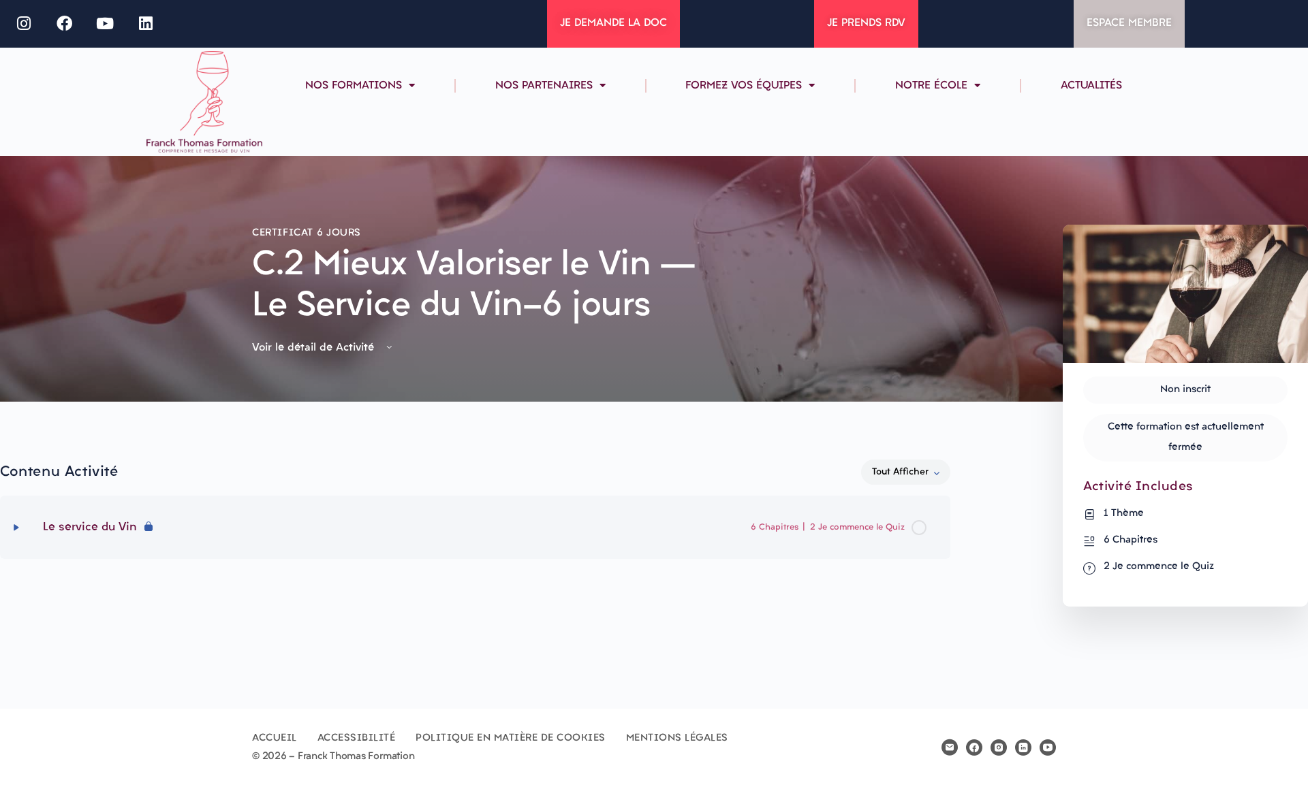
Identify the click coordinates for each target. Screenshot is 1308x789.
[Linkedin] (145, 23)
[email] (949, 747)
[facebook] (974, 747)
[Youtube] (105, 23)
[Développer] (16, 527)
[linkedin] (1023, 747)
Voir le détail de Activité (314, 347)
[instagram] (999, 747)
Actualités (1091, 85)
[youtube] (1048, 747)
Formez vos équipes (743, 85)
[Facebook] (64, 23)
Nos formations (353, 85)
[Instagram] (23, 23)
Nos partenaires (544, 85)
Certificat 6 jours (306, 233)
